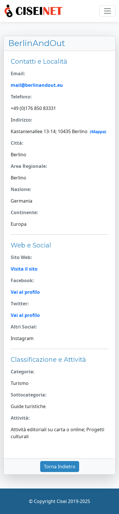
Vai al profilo (25, 292)
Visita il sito (24, 269)
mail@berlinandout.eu (37, 85)
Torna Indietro (59, 466)
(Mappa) (98, 131)
